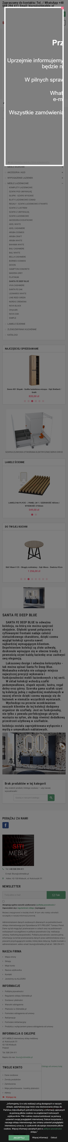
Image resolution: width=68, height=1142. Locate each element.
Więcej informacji (40, 1137)
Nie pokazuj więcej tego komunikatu (29, 162)
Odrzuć (54, 1137)
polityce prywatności (52, 1129)
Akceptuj (19, 1138)
